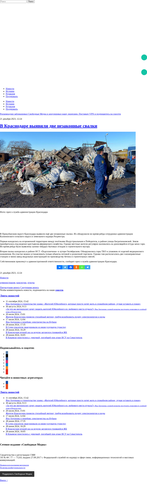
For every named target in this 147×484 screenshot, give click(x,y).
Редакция (10, 94)
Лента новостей (9, 295)
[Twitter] (65, 267)
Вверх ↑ (4, 480)
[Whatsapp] (82, 267)
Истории (10, 91)
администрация (7, 282)
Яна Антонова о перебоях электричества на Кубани (31, 322)
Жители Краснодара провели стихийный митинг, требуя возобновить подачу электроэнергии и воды (55, 317)
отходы (31, 282)
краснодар (21, 282)
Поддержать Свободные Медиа (17, 474)
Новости (10, 88)
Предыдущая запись (10, 287)
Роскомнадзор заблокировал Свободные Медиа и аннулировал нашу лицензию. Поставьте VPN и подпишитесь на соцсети (60, 114)
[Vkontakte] (59, 267)
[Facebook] (71, 267)
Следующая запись (29, 287)
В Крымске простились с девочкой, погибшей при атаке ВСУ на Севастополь (44, 337)
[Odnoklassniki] (76, 267)
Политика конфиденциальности (12, 468)
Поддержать (12, 96)
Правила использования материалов (14, 465)
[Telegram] (87, 267)
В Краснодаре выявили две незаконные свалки (48, 125)
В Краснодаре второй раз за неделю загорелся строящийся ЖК (36, 332)
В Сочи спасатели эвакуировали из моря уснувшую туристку (36, 327)
